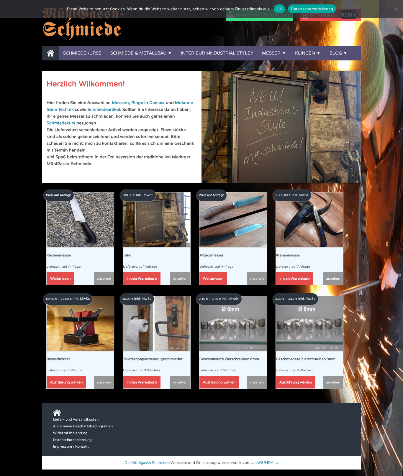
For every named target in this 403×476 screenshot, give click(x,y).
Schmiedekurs (61, 123)
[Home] (50, 53)
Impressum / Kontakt (71, 446)
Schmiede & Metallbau (138, 53)
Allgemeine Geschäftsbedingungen (83, 426)
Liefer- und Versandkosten (76, 419)
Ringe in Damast (148, 102)
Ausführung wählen (66, 382)
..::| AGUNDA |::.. (265, 462)
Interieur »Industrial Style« (217, 53)
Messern (120, 102)
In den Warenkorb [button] (142, 278)
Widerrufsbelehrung (70, 433)
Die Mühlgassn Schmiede (147, 462)
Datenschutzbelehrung (72, 440)
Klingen (305, 53)
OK (279, 8)
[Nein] (396, 9)
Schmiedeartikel (104, 109)
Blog (336, 53)
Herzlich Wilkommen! (86, 83)
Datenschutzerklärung (312, 8)
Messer (271, 53)
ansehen (104, 278)
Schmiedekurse (82, 53)
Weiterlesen (60, 278)
